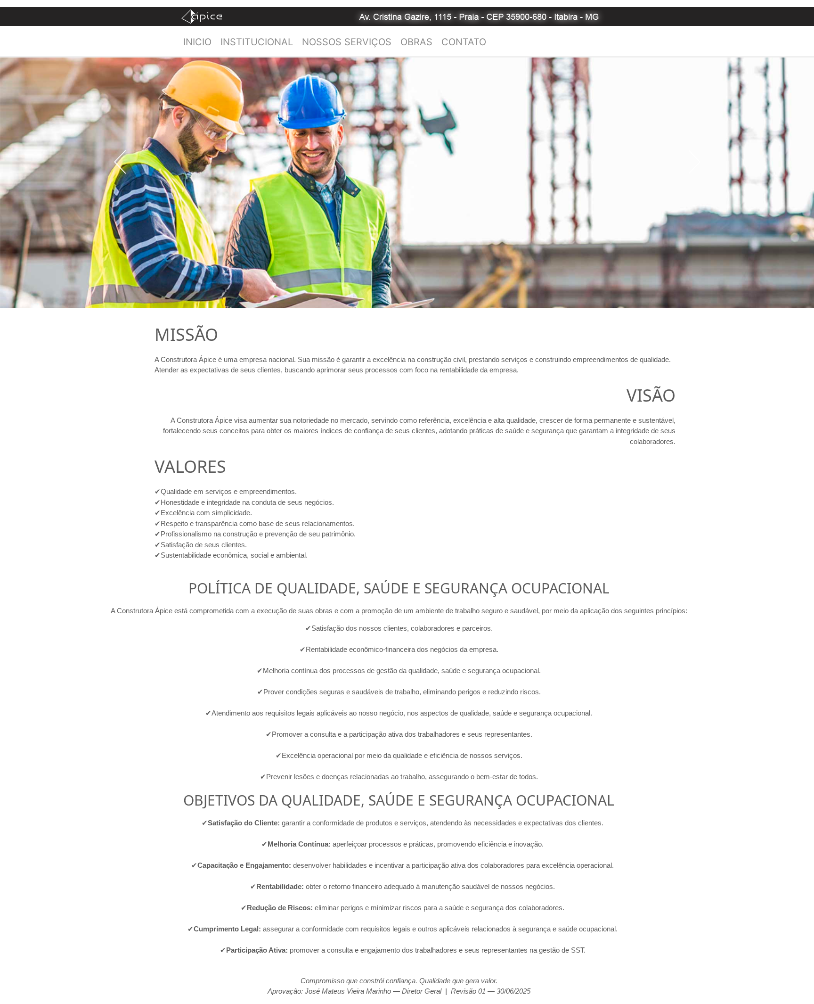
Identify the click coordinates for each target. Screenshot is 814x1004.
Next (694, 162)
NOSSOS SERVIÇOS (346, 42)
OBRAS (416, 42)
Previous (120, 162)
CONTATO (463, 42)
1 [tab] (214, 316)
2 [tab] (231, 316)
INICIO (197, 42)
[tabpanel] (407, 183)
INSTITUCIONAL (256, 42)
